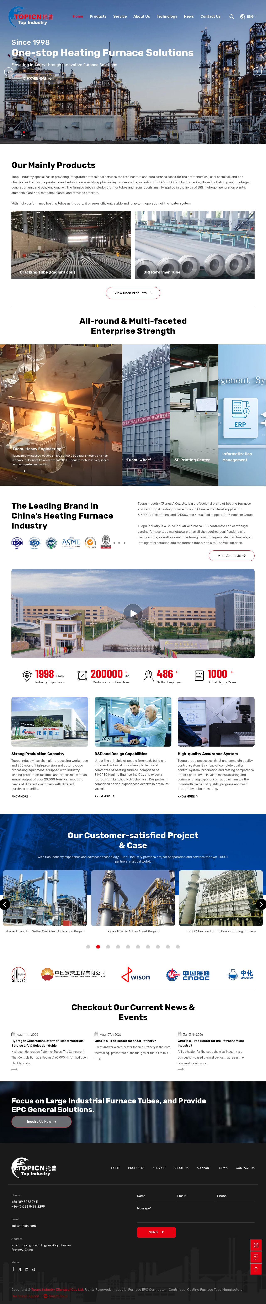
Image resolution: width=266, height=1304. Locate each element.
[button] (8, 71)
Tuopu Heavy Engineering (37, 448)
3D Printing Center (192, 459)
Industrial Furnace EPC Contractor (139, 1290)
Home (78, 16)
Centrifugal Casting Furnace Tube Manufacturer (206, 1290)
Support (204, 1168)
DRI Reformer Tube (38, 272)
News (189, 16)
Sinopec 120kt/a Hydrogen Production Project (221, 931)
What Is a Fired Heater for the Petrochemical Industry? (128, 1043)
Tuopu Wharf (139, 459)
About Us (141, 16)
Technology (167, 16)
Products (98, 16)
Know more (21, 796)
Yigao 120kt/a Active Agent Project (45, 931)
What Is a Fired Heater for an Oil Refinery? (42, 1041)
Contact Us (211, 16)
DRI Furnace (155, 272)
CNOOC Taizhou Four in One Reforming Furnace (132, 931)
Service (120, 16)
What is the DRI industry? (196, 1041)
